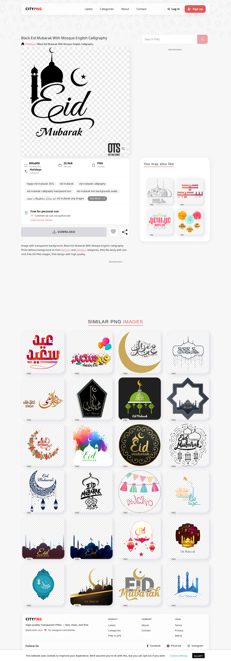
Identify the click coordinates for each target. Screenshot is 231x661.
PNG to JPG (114, 635)
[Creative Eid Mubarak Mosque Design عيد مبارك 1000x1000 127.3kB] (188, 398)
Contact (141, 9)
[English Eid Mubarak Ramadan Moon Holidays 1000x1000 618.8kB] (43, 445)
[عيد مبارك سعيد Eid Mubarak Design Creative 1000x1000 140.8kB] (43, 398)
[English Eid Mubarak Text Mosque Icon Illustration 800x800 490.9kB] (188, 538)
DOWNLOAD (66, 231)
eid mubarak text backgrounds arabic (97, 191)
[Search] (202, 39)
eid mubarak (67, 183)
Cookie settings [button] (178, 655)
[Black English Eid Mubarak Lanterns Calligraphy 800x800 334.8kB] (188, 445)
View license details (41, 219)
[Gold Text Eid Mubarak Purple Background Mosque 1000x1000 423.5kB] (43, 538)
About (125, 9)
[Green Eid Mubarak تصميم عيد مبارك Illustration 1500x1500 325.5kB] (140, 398)
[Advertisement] (174, 102)
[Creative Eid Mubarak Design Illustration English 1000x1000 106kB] (140, 584)
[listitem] (154, 646)
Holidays (35, 169)
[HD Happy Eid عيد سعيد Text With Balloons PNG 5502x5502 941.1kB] (91, 352)
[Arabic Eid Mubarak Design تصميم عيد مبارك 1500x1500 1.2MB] (188, 352)
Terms (178, 625)
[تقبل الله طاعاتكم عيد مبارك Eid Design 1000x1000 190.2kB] (188, 491)
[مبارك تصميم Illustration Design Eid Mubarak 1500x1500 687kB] (91, 398)
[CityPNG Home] (33, 9)
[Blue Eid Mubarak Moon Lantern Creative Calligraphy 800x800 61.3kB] (43, 491)
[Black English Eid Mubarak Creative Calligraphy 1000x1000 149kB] (91, 491)
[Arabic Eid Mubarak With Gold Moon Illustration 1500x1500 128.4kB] (140, 352)
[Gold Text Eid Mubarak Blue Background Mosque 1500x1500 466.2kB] (91, 538)
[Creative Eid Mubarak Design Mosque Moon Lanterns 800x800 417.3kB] (140, 538)
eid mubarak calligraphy (92, 183)
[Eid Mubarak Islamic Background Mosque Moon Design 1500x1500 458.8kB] (91, 584)
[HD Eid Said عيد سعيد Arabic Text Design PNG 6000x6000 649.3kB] (43, 352)
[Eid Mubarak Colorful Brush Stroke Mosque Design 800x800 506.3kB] (91, 445)
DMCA (178, 635)
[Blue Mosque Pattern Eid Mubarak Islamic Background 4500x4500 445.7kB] (188, 584)
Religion (66, 249)
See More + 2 (97, 198)
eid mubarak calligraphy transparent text (49, 191)
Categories (107, 9)
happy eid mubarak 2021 (40, 183)
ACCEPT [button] (198, 655)
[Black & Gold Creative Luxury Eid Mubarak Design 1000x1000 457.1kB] (140, 445)
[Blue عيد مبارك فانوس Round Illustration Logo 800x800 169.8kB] (43, 584)
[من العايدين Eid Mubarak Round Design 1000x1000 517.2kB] (140, 491)
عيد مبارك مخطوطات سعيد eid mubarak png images (55, 198)
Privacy (179, 630)
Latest (89, 9)
